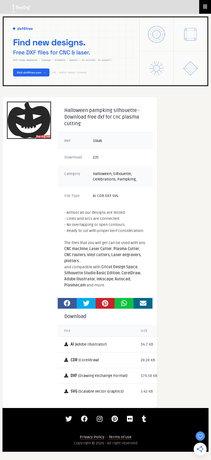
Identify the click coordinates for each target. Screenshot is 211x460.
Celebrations (104, 179)
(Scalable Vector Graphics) (97, 391)
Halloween (102, 173)
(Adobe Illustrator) (89, 344)
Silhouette (122, 173)
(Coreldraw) (85, 360)
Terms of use (120, 437)
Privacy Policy (92, 437)
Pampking (126, 179)
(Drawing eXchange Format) (99, 375)
